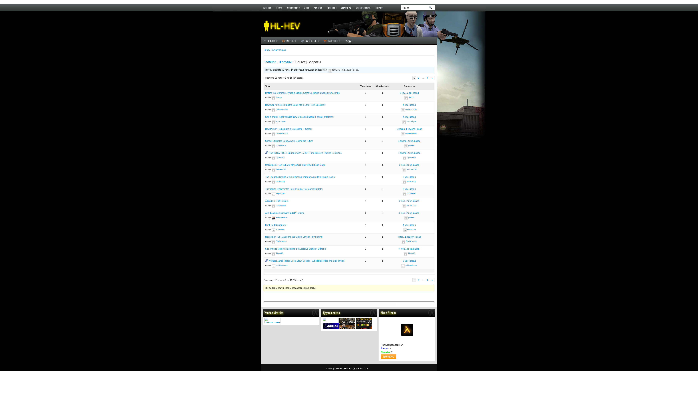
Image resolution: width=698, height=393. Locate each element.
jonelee (411, 145)
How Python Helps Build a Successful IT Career (288, 129)
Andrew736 (281, 169)
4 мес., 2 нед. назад (409, 249)
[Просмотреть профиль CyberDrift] (273, 157)
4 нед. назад (409, 105)
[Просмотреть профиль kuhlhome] (273, 229)
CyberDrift (280, 157)
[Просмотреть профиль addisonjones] (273, 265)
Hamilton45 (281, 205)
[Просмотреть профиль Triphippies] (273, 193)
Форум (279, 7)
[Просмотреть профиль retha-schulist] (273, 109)
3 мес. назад (409, 177)
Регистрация (278, 49)
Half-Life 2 (333, 40)
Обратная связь (363, 7)
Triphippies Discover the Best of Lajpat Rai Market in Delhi (294, 189)
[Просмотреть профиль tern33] (330, 70)
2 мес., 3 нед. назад (409, 165)
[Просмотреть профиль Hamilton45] (273, 205)
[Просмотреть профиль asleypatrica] (273, 217)
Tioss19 (279, 253)
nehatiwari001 (282, 133)
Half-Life (290, 40)
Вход (266, 49)
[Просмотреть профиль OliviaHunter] (273, 241)
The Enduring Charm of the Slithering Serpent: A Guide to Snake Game (300, 177)
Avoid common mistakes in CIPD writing (284, 213)
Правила (332, 7)
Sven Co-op (311, 40)
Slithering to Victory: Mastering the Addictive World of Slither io (295, 249)
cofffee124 (411, 193)
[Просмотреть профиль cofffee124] (404, 193)
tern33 (335, 70)
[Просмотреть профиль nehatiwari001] (273, 133)
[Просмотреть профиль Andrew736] (273, 169)
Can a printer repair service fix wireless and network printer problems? (299, 117)
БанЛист (379, 7)
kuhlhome (280, 229)
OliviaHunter (281, 241)
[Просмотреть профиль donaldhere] (273, 145)
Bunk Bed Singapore (275, 225)
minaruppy (280, 181)
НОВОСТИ (272, 40)
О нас (306, 7)
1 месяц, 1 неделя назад (409, 129)
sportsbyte (280, 121)
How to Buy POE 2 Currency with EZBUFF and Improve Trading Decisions (305, 153)
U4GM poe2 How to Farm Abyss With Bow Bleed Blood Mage (295, 165)
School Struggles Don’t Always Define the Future (289, 141)
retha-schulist (282, 109)
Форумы (285, 62)
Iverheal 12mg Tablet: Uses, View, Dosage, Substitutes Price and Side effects (306, 261)
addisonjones (282, 265)
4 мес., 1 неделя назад (409, 237)
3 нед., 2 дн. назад (348, 70)
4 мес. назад (409, 225)
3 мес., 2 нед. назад (409, 201)
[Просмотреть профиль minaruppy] (273, 181)
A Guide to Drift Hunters (276, 201)
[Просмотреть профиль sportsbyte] (273, 121)
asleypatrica (281, 217)
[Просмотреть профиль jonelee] (406, 145)
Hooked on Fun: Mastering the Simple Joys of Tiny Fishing (293, 237)
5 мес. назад (409, 261)
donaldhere (281, 145)
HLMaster (318, 7)
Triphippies (281, 193)
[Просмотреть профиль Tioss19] (273, 253)
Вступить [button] (388, 356)
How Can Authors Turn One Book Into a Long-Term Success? (295, 105)
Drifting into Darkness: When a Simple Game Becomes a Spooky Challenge (302, 93)
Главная (267, 7)
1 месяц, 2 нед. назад (409, 141)
